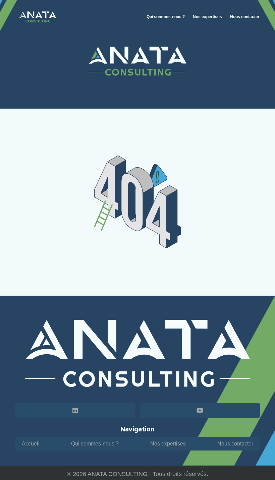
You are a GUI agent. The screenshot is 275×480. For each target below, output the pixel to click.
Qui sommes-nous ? (95, 443)
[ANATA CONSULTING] (37, 17)
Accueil (31, 443)
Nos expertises (168, 443)
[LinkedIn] (75, 410)
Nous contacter (235, 443)
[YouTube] (200, 410)
